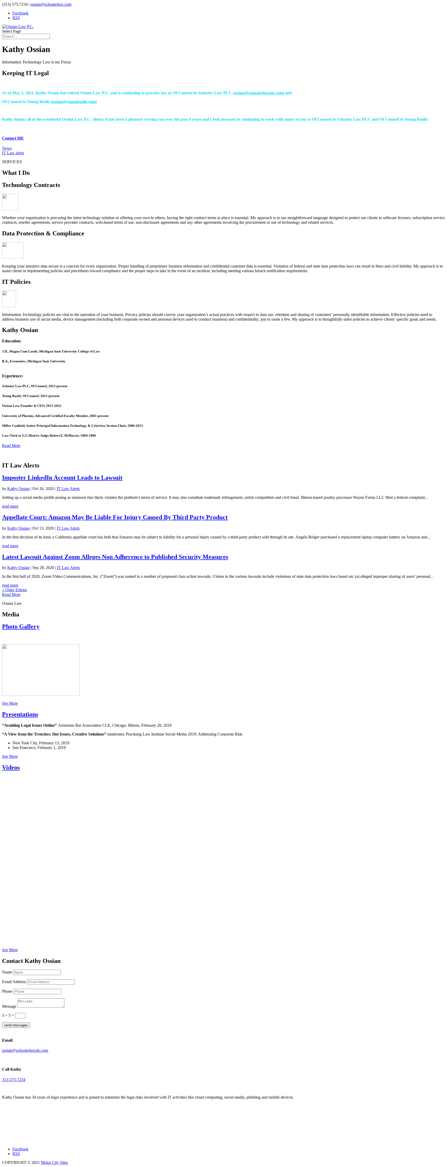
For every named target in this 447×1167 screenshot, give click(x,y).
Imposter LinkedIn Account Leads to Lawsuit (62, 477)
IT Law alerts (13, 153)
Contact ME (13, 138)
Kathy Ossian (18, 488)
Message (9, 1006)
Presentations (20, 714)
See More (10, 703)
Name (7, 972)
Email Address (14, 981)
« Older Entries (14, 590)
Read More (11, 445)
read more (10, 506)
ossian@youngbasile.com (73, 101)
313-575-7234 (13, 1079)
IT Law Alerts (68, 488)
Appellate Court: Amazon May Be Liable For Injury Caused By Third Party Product (115, 517)
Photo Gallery (21, 626)
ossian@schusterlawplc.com (258, 93)
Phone (7, 991)
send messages (16, 1025)
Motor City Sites (54, 1162)
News (7, 148)
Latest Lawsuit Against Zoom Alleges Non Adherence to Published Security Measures (115, 556)
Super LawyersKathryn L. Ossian (25, 1127)
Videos (11, 767)
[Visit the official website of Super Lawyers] (25, 1137)
